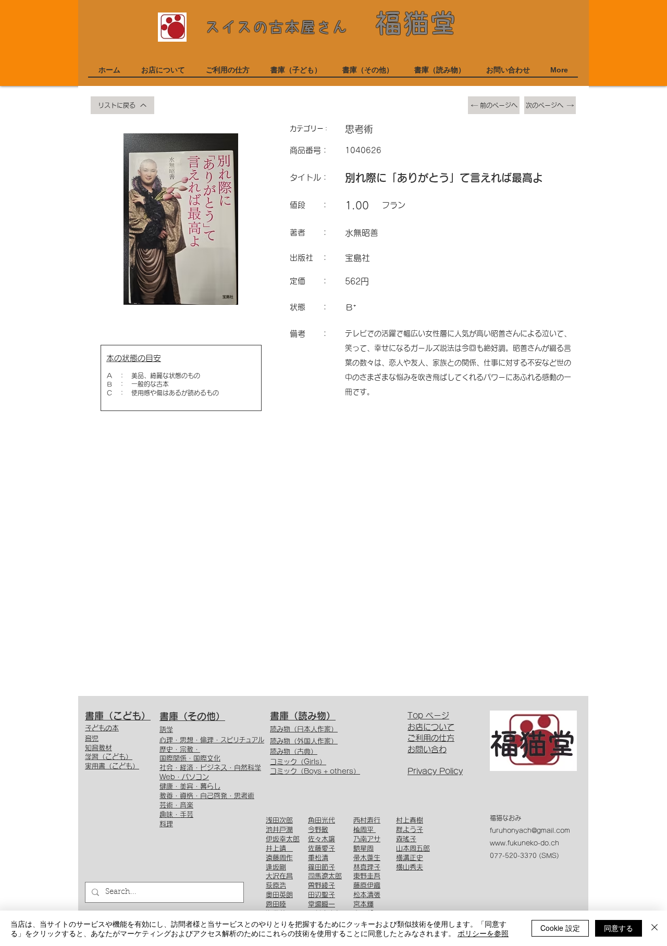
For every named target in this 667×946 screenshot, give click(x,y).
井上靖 (279, 848)
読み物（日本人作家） (304, 729)
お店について (430, 727)
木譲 (328, 839)
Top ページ (428, 715)
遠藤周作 (279, 857)
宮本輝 (363, 904)
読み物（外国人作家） (304, 741)
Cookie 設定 (560, 928)
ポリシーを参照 (483, 933)
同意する (618, 928)
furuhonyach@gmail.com (530, 830)
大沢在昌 (279, 876)
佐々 (315, 839)
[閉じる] (654, 928)
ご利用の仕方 (430, 738)
